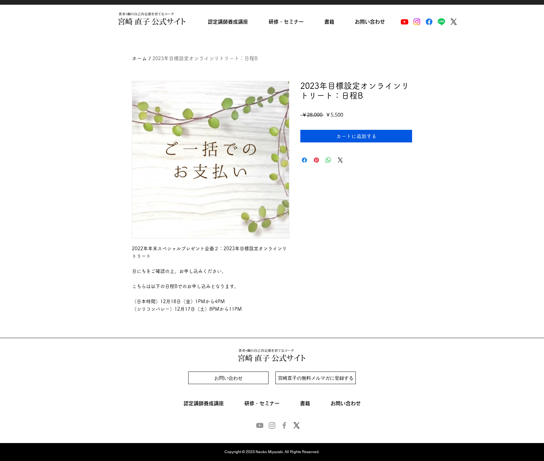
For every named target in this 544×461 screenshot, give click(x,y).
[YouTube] (259, 425)
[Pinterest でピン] (316, 160)
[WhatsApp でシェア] (328, 160)
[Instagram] (416, 21)
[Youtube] (404, 21)
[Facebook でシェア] (304, 160)
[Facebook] (429, 21)
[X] (453, 21)
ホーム (139, 58)
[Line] (441, 21)
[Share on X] (340, 160)
